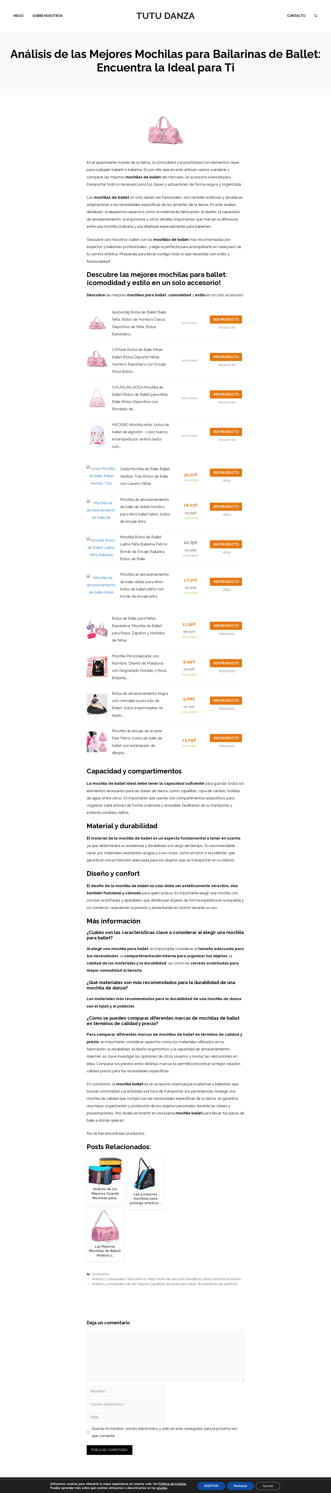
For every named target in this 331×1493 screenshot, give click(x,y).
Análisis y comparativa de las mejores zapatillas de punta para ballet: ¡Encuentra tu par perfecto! (165, 1284)
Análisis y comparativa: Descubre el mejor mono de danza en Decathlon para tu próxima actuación (166, 1279)
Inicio (18, 16)
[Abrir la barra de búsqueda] (316, 16)
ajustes (162, 1488)
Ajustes (268, 1486)
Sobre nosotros (47, 16)
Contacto (296, 16)
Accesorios (100, 1274)
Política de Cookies (172, 1484)
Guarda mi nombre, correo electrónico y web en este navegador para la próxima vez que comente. (165, 1432)
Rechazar (240, 1486)
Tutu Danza (165, 15)
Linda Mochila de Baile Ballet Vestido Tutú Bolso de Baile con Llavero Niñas (145, 476)
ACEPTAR (211, 1486)
